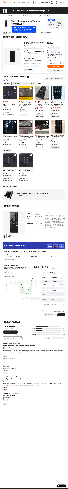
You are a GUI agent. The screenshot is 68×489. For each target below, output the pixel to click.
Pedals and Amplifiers (21, 6)
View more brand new (53, 47)
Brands (33, 6)
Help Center (62, 6)
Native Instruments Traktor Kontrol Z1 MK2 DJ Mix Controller (34, 43)
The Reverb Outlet (7, 6)
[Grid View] (45, 78)
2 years (37, 298)
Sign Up (60, 2)
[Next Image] (23, 222)
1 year (32, 298)
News (38, 6)
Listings (5, 32)
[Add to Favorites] (24, 23)
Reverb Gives (55, 6)
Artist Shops (49, 6)
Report (5, 356)
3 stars (33, 330)
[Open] (26, 256)
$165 (61, 290)
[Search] (35, 2)
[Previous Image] (5, 222)
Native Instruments (37, 213)
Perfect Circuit (29, 51)
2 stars (33, 332)
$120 (61, 297)
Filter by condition (33, 254)
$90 (60, 288)
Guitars (13, 6)
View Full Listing (29, 69)
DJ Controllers (38, 223)
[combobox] (14, 256)
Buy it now (56, 66)
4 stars (33, 328)
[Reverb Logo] (7, 2)
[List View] (48, 78)
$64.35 (61, 284)
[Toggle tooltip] (28, 37)
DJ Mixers (37, 224)
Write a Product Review (10, 332)
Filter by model (7, 254)
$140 (61, 281)
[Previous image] (6, 56)
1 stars (33, 334)
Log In (64, 2)
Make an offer (23, 115)
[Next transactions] (63, 305)
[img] (37, 51)
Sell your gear (44, 2)
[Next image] (19, 56)
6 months (27, 298)
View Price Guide (49, 314)
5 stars (33, 326)
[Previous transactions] (60, 305)
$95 (60, 300)
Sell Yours (61, 314)
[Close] (34, 27)
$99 (60, 293)
